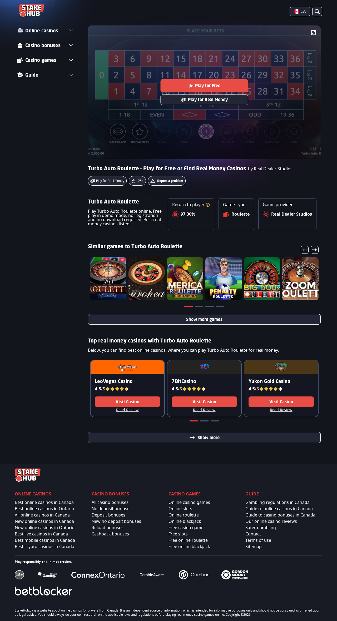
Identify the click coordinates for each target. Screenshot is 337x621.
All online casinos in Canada (42, 515)
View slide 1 (189, 307)
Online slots (180, 509)
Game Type (234, 205)
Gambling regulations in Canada (277, 502)
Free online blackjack (189, 547)
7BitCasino (184, 381)
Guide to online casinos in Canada (279, 509)
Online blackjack (184, 521)
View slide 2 (199, 307)
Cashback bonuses (110, 534)
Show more (208, 437)
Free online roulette (188, 540)
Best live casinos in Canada (41, 534)
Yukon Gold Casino (269, 381)
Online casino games (189, 502)
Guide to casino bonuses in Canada (280, 515)
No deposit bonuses (112, 509)
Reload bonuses (107, 528)
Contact (253, 534)
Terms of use (258, 540)
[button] (208, 205)
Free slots (178, 534)
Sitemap (253, 547)
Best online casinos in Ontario (44, 509)
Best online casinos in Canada (44, 502)
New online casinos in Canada (44, 521)
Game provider (278, 205)
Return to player (189, 205)
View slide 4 (220, 307)
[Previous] (305, 250)
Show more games (204, 319)
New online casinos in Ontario (45, 528)
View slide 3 (210, 307)
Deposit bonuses (108, 515)
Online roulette (183, 515)
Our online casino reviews (271, 521)
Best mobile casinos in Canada (45, 540)
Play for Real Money (208, 99)
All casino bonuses (110, 502)
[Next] (315, 250)
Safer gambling (260, 528)
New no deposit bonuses (116, 521)
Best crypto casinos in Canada (44, 547)
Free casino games (187, 528)
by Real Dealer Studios (270, 169)
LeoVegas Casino (114, 381)
